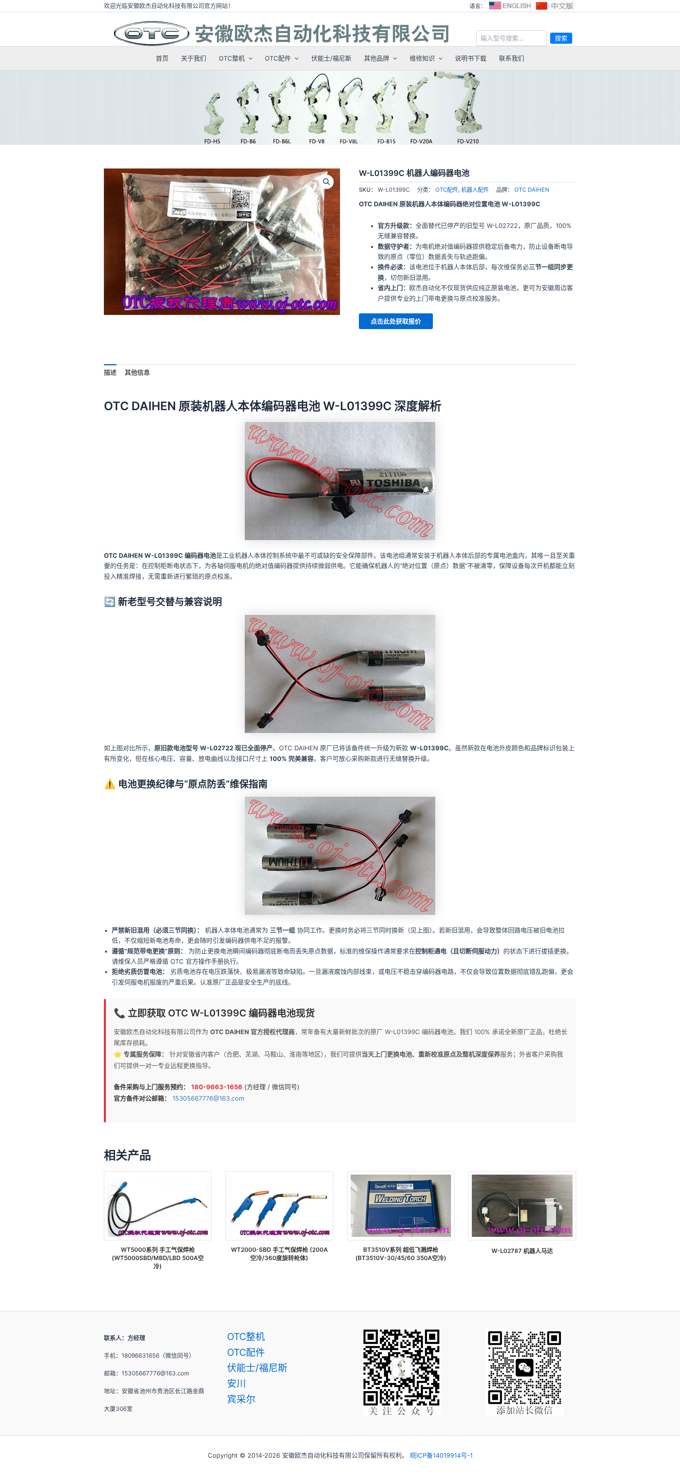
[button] (249, 58)
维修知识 (422, 58)
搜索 (561, 38)
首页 (162, 58)
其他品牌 (376, 58)
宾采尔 (241, 1399)
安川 (236, 1383)
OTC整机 (232, 58)
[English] (510, 6)
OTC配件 (278, 58)
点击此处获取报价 (396, 321)
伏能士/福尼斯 (331, 58)
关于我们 (193, 58)
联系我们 (511, 58)
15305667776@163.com (208, 1098)
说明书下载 (470, 58)
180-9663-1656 (216, 1087)
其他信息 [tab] (137, 372)
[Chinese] (555, 6)
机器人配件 (475, 189)
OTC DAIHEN (531, 189)
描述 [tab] (110, 372)
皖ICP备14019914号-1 (441, 1455)
